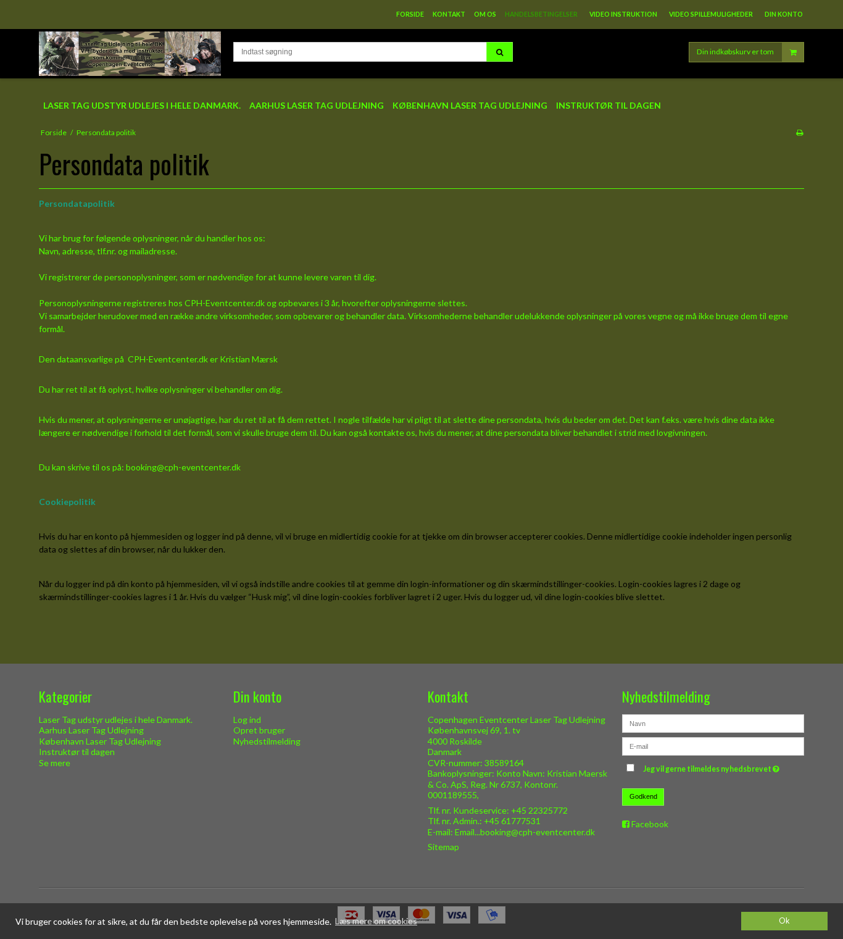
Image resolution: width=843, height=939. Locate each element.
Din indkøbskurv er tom (735, 51)
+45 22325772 (539, 810)
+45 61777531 (512, 821)
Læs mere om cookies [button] (376, 921)
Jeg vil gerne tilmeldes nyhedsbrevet (712, 767)
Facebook (649, 824)
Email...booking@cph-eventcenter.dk (525, 832)
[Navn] (713, 722)
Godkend (643, 796)
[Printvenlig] (799, 132)
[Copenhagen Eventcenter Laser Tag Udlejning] (130, 53)
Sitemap (443, 846)
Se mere (54, 762)
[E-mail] (713, 745)
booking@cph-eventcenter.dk (183, 467)
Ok (784, 920)
